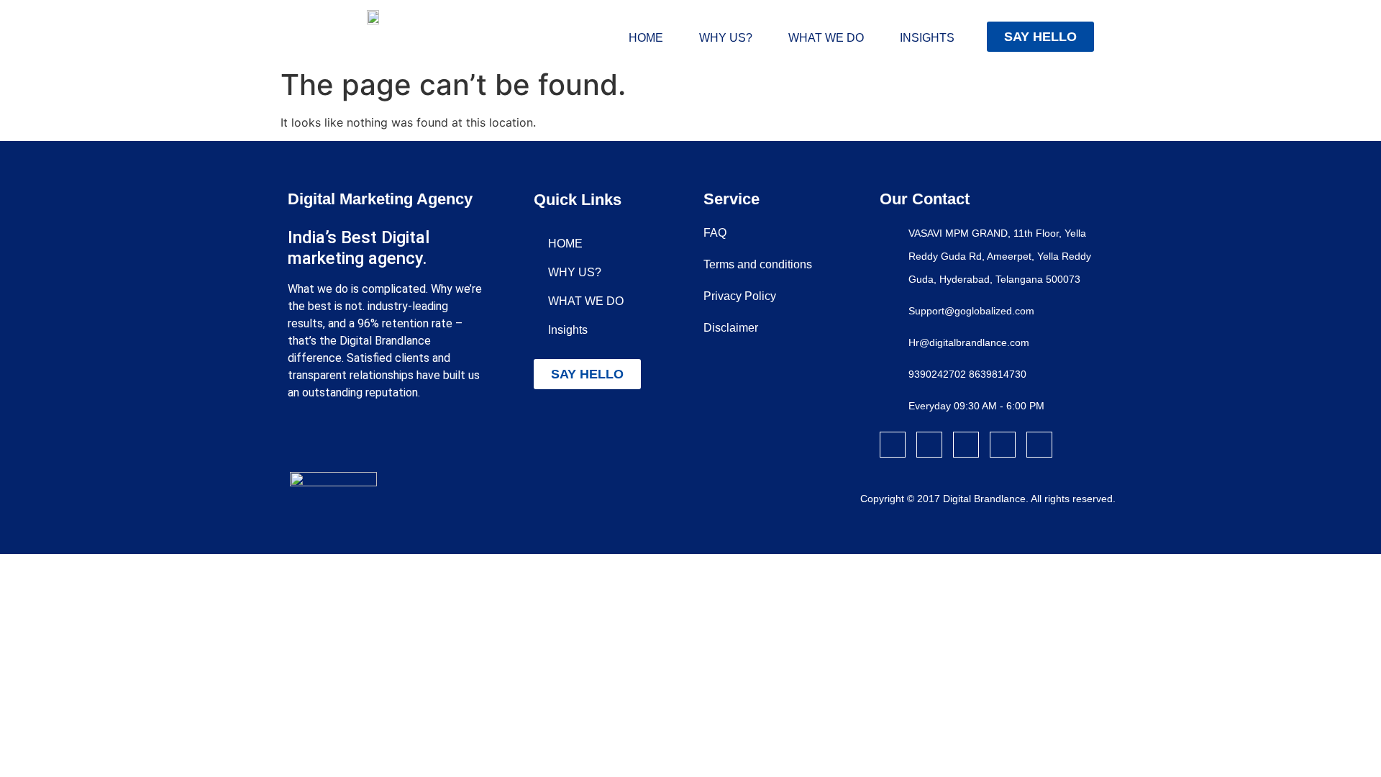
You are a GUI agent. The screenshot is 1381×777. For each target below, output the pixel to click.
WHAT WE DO (826, 38)
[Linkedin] (1003, 445)
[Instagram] (929, 445)
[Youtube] (1039, 445)
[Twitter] (966, 445)
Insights (927, 38)
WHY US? (725, 38)
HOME (646, 38)
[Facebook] (893, 445)
